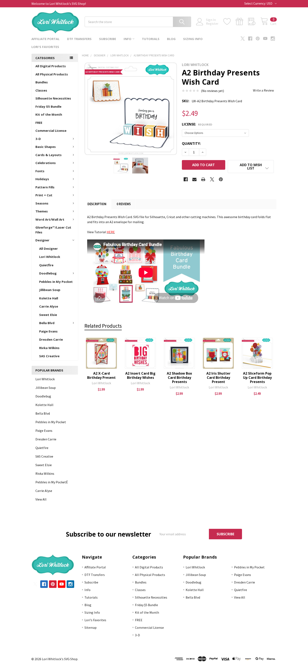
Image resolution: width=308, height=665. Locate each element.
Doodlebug (48, 273)
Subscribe (107, 39)
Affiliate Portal (45, 39)
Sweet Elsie (48, 315)
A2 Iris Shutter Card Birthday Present (218, 377)
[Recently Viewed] (254, 21)
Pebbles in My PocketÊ (51, 482)
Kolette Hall (48, 298)
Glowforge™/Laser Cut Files (53, 229)
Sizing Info (193, 39)
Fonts (39, 171)
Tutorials (150, 39)
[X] (242, 38)
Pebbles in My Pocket (56, 281)
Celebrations (45, 163)
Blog (171, 39)
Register (212, 23)
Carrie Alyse (48, 306)
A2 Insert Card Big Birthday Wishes (140, 375)
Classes (41, 90)
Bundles (41, 82)
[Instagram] (273, 38)
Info (127, 39)
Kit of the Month (48, 114)
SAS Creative (49, 356)
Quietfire (46, 265)
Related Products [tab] (103, 325)
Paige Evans (48, 331)
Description (96, 204)
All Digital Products (50, 66)
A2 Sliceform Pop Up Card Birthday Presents (257, 377)
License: (197, 124)
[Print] (203, 179)
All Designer (48, 248)
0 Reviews (124, 204)
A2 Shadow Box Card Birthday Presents (179, 377)
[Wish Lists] (229, 21)
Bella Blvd (46, 323)
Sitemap (90, 627)
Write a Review (263, 90)
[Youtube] (265, 38)
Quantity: (191, 143)
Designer (42, 240)
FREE (38, 122)
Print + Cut (43, 195)
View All (41, 499)
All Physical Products (51, 74)
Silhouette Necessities (53, 98)
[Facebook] (250, 38)
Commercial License (50, 130)
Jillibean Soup (49, 290)
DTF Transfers (79, 39)
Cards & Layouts (48, 155)
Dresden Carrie (51, 339)
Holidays (42, 179)
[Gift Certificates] (242, 21)
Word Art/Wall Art (49, 219)
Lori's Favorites (45, 47)
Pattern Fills (44, 187)
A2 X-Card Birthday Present (101, 375)
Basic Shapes (45, 147)
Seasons (41, 203)
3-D (38, 139)
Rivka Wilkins (49, 348)
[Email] (194, 179)
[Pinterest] (257, 38)
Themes (41, 211)
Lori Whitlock (49, 257)
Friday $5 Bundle (48, 106)
